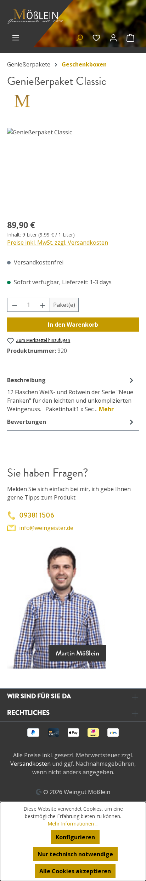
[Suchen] (79, 37)
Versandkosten (30, 764)
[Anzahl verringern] (14, 305)
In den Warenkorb (73, 324)
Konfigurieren (75, 837)
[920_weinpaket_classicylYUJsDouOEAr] (73, 168)
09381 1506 (36, 515)
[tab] (71, 394)
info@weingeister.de (46, 528)
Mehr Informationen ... (73, 823)
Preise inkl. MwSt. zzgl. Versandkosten (57, 242)
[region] (73, 168)
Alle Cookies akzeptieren (75, 871)
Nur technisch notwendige (75, 854)
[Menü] (15, 37)
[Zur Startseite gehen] (36, 16)
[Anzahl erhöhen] (42, 305)
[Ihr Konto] (113, 37)
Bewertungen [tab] (26, 422)
